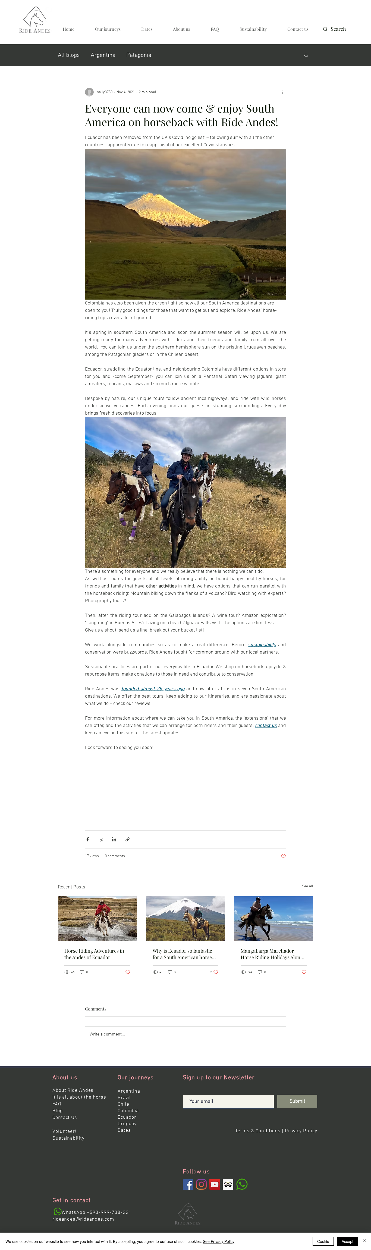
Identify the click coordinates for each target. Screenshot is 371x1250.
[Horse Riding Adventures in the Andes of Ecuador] (97, 918)
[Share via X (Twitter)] (100, 839)
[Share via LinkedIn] (114, 839)
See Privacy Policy (218, 1241)
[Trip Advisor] (228, 1184)
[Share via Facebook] (87, 839)
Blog (57, 1111)
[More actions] (282, 92)
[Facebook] (188, 1184)
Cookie (323, 1241)
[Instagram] (201, 1184)
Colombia (128, 1111)
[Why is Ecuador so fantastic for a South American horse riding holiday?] (185, 918)
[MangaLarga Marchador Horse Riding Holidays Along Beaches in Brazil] (273, 918)
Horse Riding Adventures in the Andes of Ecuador (94, 953)
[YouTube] (214, 1184)
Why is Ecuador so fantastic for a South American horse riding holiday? (182, 953)
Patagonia (138, 55)
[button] (306, 55)
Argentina (103, 55)
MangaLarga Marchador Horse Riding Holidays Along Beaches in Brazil (272, 953)
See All (307, 886)
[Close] (364, 1241)
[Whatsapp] (58, 1211)
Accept (347, 1241)
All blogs (69, 55)
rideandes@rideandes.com (83, 1219)
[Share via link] (127, 839)
